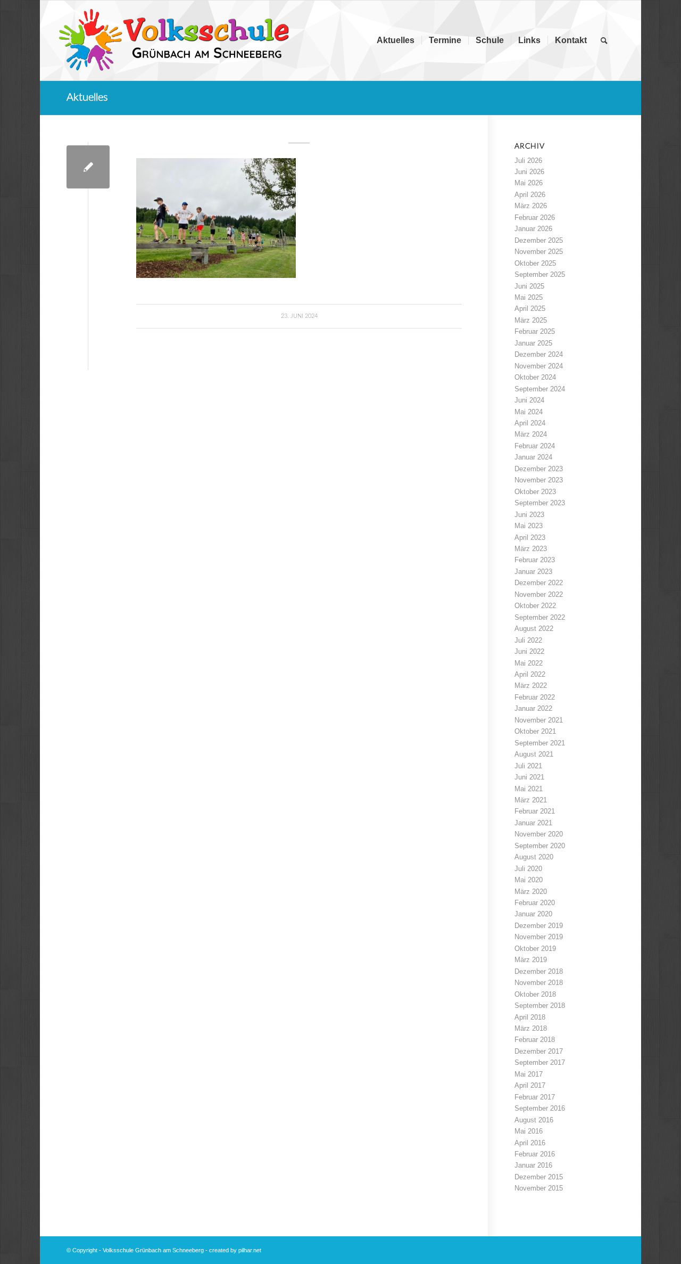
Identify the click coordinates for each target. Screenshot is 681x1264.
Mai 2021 (528, 789)
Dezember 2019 (538, 926)
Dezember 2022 (538, 583)
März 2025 (530, 320)
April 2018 (529, 1017)
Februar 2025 (534, 331)
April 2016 (529, 1143)
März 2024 (530, 434)
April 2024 (529, 423)
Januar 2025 (533, 343)
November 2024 (538, 366)
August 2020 (533, 857)
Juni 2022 (529, 651)
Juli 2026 (528, 161)
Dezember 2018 (538, 971)
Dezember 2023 (538, 469)
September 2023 (539, 503)
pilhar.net (249, 1250)
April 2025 (529, 309)
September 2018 (539, 1005)
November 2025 (538, 252)
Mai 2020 (528, 880)
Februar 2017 (534, 1097)
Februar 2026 (534, 217)
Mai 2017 (528, 1074)
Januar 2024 (533, 457)
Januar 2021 (533, 823)
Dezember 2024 (538, 354)
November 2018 (538, 983)
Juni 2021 (529, 777)
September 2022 (539, 617)
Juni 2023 (529, 515)
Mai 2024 (528, 412)
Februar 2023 (534, 560)
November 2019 (538, 937)
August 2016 (533, 1120)
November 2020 (538, 834)
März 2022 (530, 686)
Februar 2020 (534, 903)
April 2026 (529, 195)
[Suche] (604, 40)
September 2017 (539, 1062)
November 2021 (538, 720)
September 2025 (539, 274)
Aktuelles (87, 97)
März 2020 (530, 892)
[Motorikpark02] (88, 166)
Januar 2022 (533, 708)
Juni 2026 (529, 172)
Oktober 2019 (535, 949)
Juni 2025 (529, 286)
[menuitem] (395, 40)
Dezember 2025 (538, 240)
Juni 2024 (529, 400)
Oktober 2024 (535, 377)
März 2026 (530, 206)
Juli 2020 (528, 869)
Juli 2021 (528, 766)
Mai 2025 (528, 297)
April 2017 (529, 1085)
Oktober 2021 (535, 731)
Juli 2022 (528, 640)
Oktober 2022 (535, 606)
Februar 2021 (534, 811)
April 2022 (529, 674)
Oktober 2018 (535, 994)
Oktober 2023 (535, 492)
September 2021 (539, 743)
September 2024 (539, 389)
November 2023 (538, 480)
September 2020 (539, 846)
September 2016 (539, 1108)
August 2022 (533, 629)
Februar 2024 (534, 446)
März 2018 (530, 1028)
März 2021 (530, 800)
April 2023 (529, 537)
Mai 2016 (528, 1131)
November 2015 (538, 1188)
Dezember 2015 (538, 1177)
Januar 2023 (533, 572)
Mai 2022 (528, 663)
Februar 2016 (534, 1154)
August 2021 (533, 754)
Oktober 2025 (535, 263)
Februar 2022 (534, 697)
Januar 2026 (533, 229)
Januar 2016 (533, 1165)
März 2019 (530, 960)
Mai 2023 (528, 526)
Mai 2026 (528, 183)
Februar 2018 (534, 1040)
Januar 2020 (533, 914)
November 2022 (538, 594)
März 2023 (530, 549)
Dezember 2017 (538, 1051)
